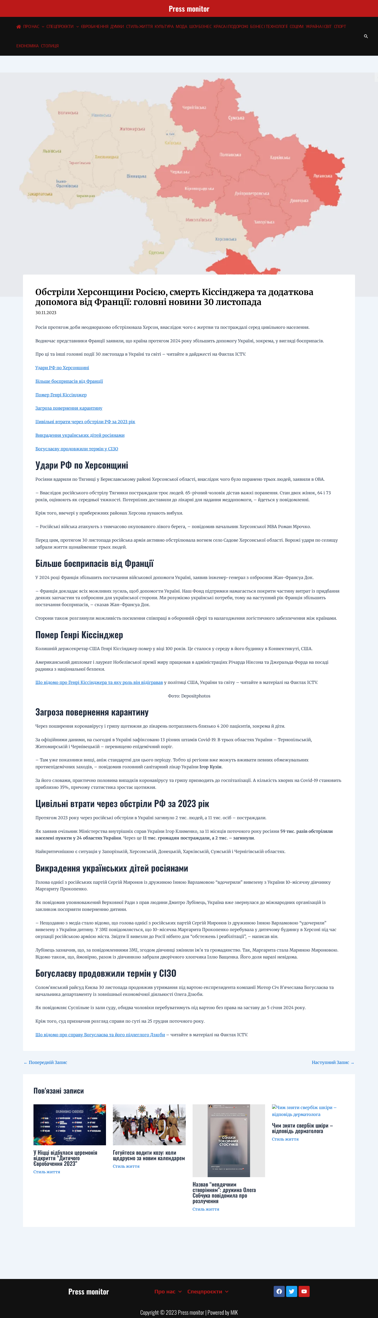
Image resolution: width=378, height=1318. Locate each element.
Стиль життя (139, 26)
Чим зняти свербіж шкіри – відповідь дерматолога (302, 1128)
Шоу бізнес (200, 26)
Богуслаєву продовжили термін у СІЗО (76, 448)
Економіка (27, 45)
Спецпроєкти (60, 26)
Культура (164, 26)
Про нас (31, 26)
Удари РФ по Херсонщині (62, 367)
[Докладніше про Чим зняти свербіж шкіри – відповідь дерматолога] (308, 1110)
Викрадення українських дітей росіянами (80, 435)
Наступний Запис (333, 1062)
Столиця (50, 45)
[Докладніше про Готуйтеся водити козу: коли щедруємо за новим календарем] (149, 1124)
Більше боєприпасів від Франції (69, 381)
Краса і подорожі (231, 26)
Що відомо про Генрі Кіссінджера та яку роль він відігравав (99, 682)
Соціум (297, 26)
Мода (181, 26)
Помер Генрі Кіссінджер (61, 394)
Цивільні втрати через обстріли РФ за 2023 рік (85, 421)
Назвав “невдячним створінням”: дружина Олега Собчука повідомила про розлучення (224, 1192)
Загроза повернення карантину (68, 408)
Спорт (340, 26)
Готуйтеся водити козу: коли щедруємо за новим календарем (149, 1155)
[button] (41, 26)
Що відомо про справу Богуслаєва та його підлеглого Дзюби (100, 1034)
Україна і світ (319, 26)
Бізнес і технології (269, 26)
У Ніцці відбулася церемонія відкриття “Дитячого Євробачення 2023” (65, 1157)
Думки (117, 26)
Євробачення (94, 26)
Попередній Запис (45, 1062)
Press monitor (189, 8)
